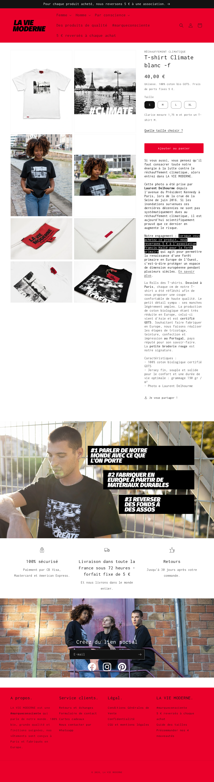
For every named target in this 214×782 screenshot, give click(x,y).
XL (190, 104)
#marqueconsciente (172, 707)
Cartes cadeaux (71, 719)
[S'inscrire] (139, 654)
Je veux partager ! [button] (163, 397)
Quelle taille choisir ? (163, 130)
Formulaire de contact (78, 713)
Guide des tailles (172, 724)
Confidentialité (121, 719)
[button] (63, 15)
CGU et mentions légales (128, 724)
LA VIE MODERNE (112, 772)
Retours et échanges (76, 707)
